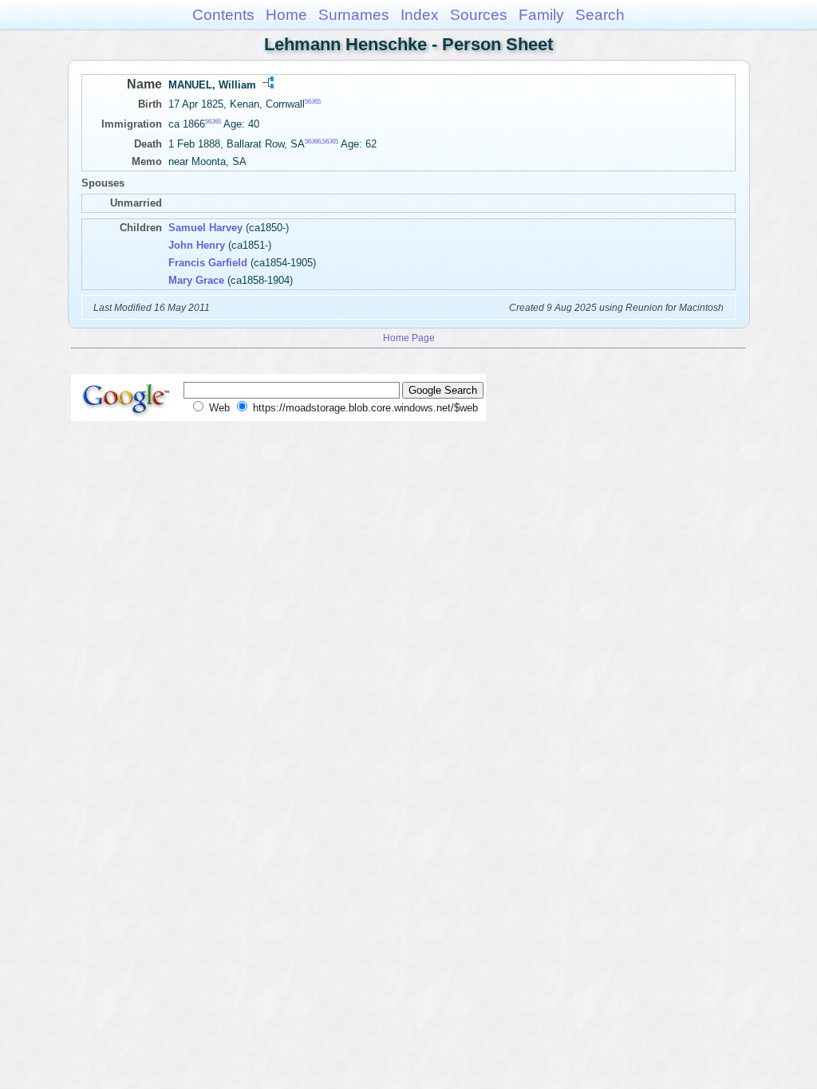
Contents (223, 14)
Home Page (409, 337)
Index (420, 14)
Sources (478, 14)
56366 (313, 141)
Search (600, 14)
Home (286, 14)
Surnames (353, 14)
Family (541, 14)
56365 (313, 101)
